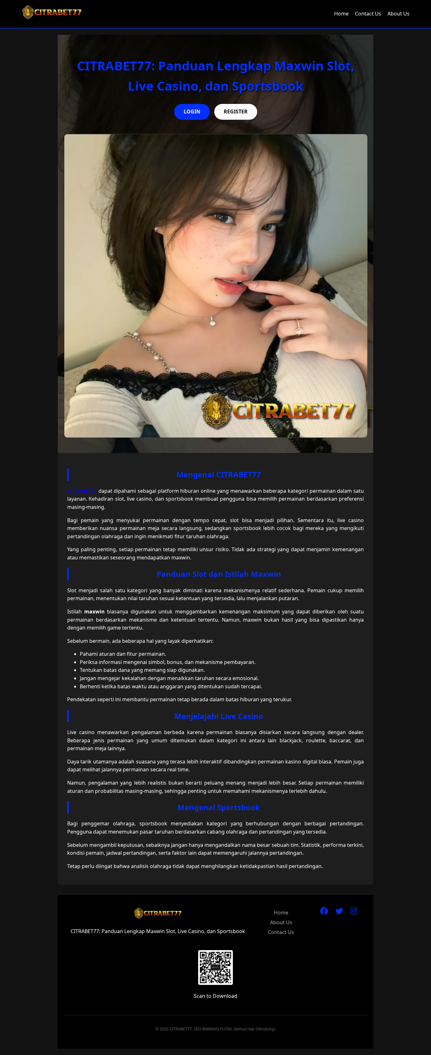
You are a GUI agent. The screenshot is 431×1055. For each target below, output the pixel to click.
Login (192, 111)
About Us (398, 13)
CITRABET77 (82, 490)
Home (341, 13)
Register (236, 111)
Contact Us (368, 13)
